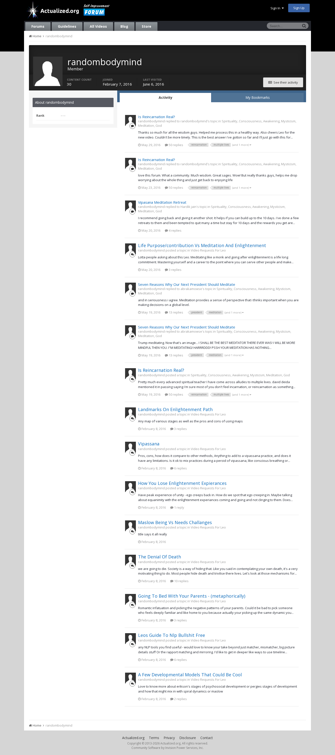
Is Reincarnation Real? (156, 116)
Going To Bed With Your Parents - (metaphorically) (191, 596)
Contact (206, 737)
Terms (154, 737)
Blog (124, 26)
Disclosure (187, 737)
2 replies (180, 699)
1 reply (178, 507)
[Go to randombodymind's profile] (130, 120)
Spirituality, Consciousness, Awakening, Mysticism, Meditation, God (240, 375)
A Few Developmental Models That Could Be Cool (190, 675)
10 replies (181, 581)
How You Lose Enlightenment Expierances (182, 483)
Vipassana (148, 444)
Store (146, 26)
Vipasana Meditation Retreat (162, 202)
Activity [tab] (165, 97)
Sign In (276, 8)
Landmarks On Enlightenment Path (175, 409)
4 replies (174, 230)
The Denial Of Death (159, 557)
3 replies (174, 269)
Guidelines (67, 26)
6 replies (180, 468)
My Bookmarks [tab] (257, 97)
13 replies (175, 312)
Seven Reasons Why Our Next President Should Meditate (186, 284)
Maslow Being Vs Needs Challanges (175, 522)
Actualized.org (133, 737)
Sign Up (299, 8)
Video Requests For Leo (208, 250)
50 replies (175, 145)
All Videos (98, 26)
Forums (37, 26)
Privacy (169, 737)
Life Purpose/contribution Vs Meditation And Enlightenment (202, 245)
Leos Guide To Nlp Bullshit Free (171, 635)
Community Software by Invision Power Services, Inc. (167, 748)
